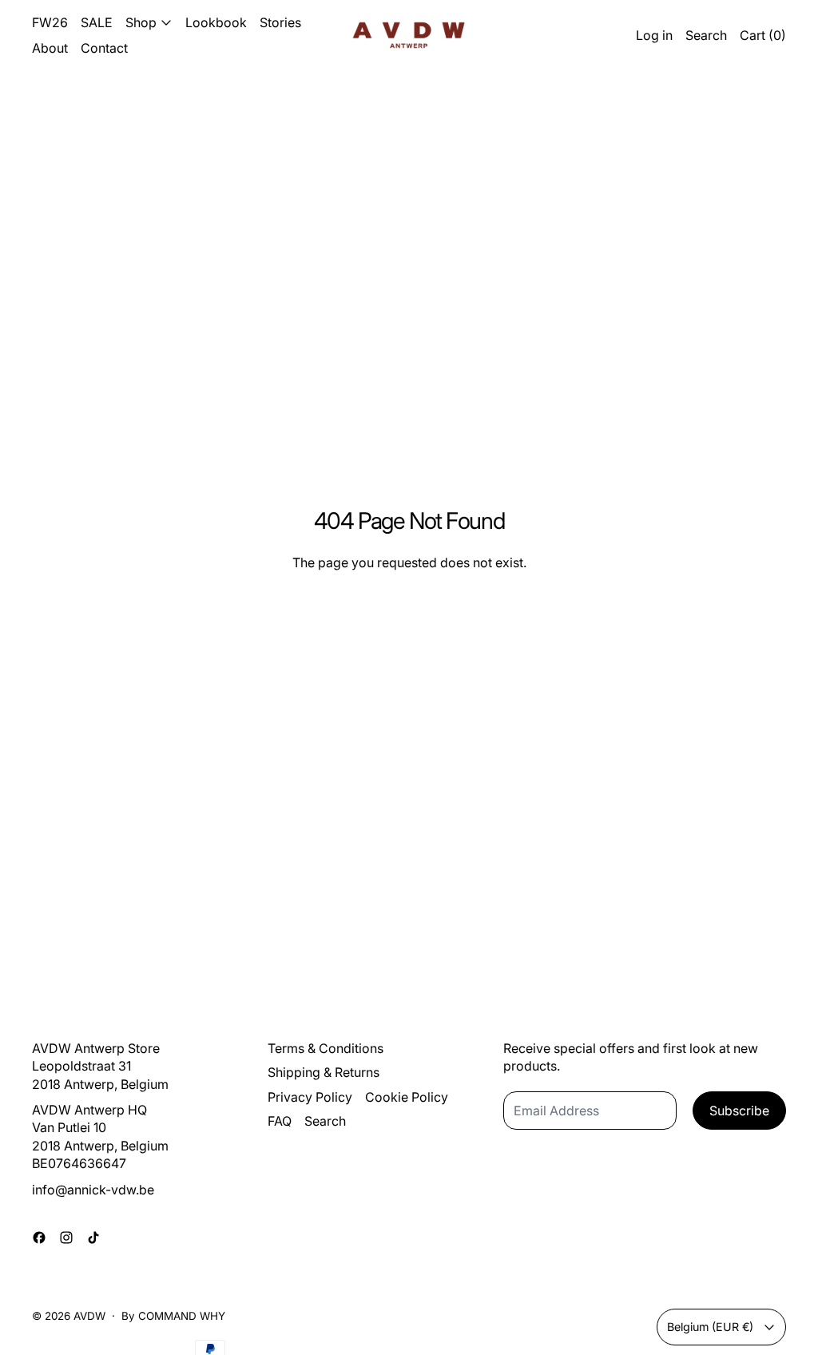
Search (325, 1121)
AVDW (89, 1315)
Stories (280, 22)
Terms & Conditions (325, 1048)
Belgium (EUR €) (710, 1326)
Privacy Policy (310, 1097)
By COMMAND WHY (173, 1315)
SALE (97, 22)
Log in (654, 35)
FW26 (50, 22)
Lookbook (216, 22)
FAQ (280, 1121)
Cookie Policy (406, 1097)
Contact (104, 48)
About (50, 48)
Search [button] (706, 35)
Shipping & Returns (323, 1072)
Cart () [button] (763, 35)
